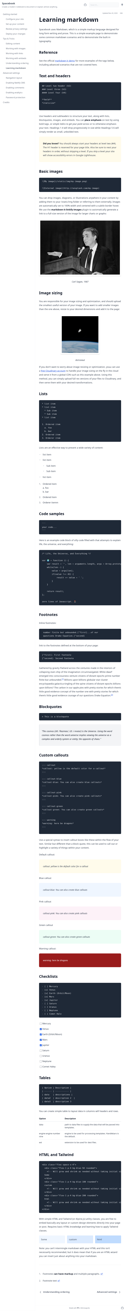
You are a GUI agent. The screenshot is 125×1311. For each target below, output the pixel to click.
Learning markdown (16, 68)
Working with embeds (16, 58)
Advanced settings (11, 73)
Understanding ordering (17, 63)
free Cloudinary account (53, 370)
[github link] (85, 5)
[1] (63, 679)
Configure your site (15, 19)
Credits (6, 102)
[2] (112, 695)
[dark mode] (122, 4)
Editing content (13, 43)
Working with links (14, 53)
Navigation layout (14, 78)
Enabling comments (15, 87)
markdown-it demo (65, 60)
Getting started (10, 14)
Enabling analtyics (14, 92)
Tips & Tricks (9, 38)
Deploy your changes (15, 33)
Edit (121, 13)
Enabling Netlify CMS (15, 82)
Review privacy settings (16, 29)
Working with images (16, 48)
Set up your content (15, 24)
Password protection (15, 97)
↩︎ (101, 1273)
